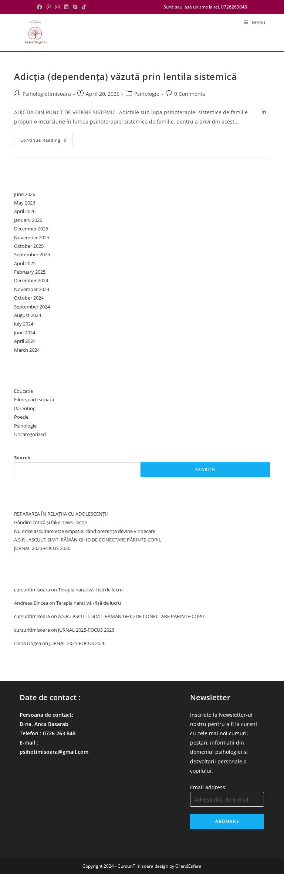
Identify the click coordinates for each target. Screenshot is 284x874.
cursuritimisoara (32, 589)
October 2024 (29, 297)
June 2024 (24, 332)
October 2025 (29, 246)
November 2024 (31, 289)
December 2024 (31, 280)
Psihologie (146, 93)
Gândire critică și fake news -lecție (50, 522)
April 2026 (25, 211)
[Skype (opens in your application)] (75, 7)
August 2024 (27, 315)
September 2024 (32, 306)
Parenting (25, 408)
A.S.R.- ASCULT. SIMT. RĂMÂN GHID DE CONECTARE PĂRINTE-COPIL (87, 539)
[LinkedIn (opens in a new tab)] (66, 7)
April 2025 (25, 263)
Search (22, 457)
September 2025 (32, 254)
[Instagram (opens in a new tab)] (57, 7)
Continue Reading (46, 141)
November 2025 (31, 237)
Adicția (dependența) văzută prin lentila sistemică (125, 76)
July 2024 (23, 323)
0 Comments (189, 93)
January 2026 (28, 220)
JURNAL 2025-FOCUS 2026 (42, 548)
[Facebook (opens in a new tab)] (40, 7)
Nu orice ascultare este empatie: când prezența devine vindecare (84, 531)
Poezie (21, 417)
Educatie (23, 391)
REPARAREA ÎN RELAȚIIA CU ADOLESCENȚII (61, 513)
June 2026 (24, 194)
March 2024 (27, 350)
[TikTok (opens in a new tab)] (84, 7)
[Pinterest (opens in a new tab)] (48, 7)
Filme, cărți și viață (34, 399)
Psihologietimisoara (47, 93)
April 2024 (25, 341)
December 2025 (31, 228)
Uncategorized (30, 434)
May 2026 (24, 202)
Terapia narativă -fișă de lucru (90, 589)
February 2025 (29, 272)
